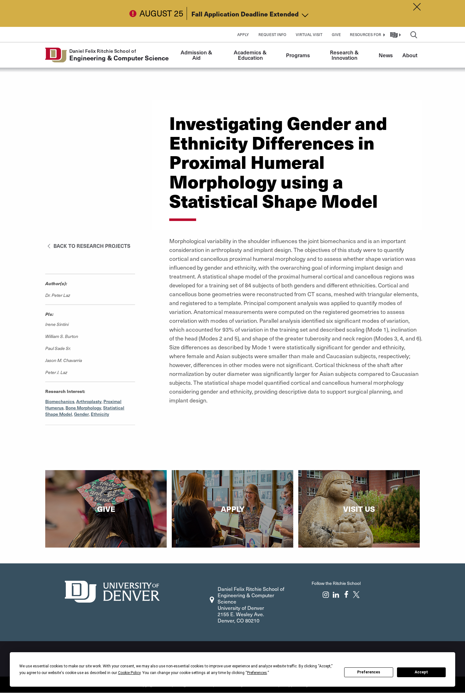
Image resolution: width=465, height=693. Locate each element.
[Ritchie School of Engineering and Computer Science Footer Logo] (112, 591)
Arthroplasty (89, 401)
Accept (421, 672)
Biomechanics (59, 401)
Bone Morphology (83, 408)
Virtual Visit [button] (309, 34)
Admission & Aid (197, 54)
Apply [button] (243, 34)
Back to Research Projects (91, 245)
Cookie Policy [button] (129, 673)
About (410, 55)
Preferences (368, 672)
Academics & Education (251, 54)
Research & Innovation (345, 54)
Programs (298, 55)
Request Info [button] (272, 34)
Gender (81, 414)
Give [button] (336, 34)
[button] (367, 34)
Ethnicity (100, 414)
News (386, 55)
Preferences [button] (257, 673)
